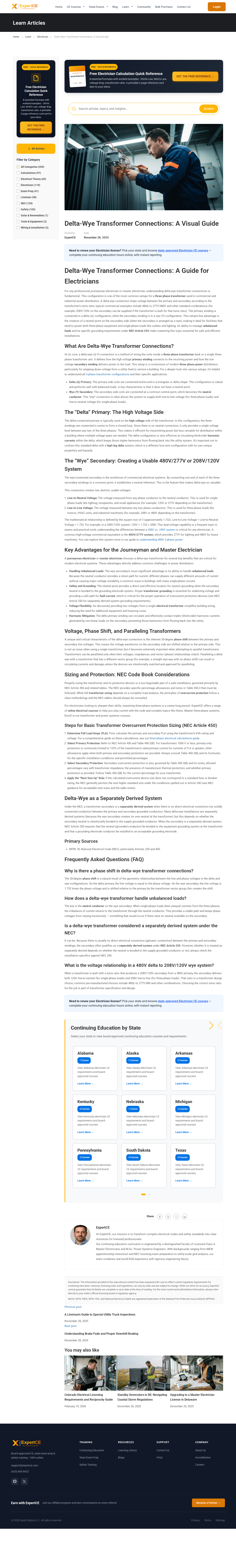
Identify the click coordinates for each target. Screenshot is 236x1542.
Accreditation (203, 1457)
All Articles (38, 148)
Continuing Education (91, 1450)
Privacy (195, 1520)
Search (209, 108)
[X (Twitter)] (24, 1481)
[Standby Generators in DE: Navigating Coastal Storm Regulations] (143, 1373)
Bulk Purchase (164, 6)
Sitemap (220, 1520)
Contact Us (184, 6)
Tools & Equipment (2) (33, 221)
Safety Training (88, 1464)
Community (144, 6)
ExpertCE (70, 237)
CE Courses (74, 6)
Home (58, 6)
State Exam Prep (88, 1457)
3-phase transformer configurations (107, 374)
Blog (115, 6)
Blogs (121, 1457)
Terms (207, 1520)
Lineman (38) (28, 197)
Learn (125, 6)
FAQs (160, 1457)
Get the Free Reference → (36, 127)
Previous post (73, 1307)
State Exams (96, 6)
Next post (71, 1326)
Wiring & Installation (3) (34, 227)
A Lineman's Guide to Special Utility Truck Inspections (100, 1314)
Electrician (42, 36)
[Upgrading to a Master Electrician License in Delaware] (196, 1373)
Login (217, 6)
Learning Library (127, 1450)
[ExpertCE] (24, 6)
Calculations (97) (30, 173)
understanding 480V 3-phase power (161, 539)
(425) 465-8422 (20, 1471)
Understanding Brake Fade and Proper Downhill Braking (101, 1333)
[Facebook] (160, 1216)
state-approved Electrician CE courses (183, 250)
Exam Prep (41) (29, 191)
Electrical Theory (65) (33, 179)
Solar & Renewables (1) (34, 215)
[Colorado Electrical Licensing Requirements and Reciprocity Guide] (91, 1373)
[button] (211, 1025)
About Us (200, 1450)
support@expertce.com (24, 1465)
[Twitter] (168, 1216)
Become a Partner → (208, 1502)
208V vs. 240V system (161, 529)
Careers (199, 1464)
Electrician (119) (30, 185)
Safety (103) (27, 209)
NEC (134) (26, 203)
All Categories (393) (32, 167)
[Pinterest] (176, 1216)
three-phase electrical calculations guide (174, 738)
